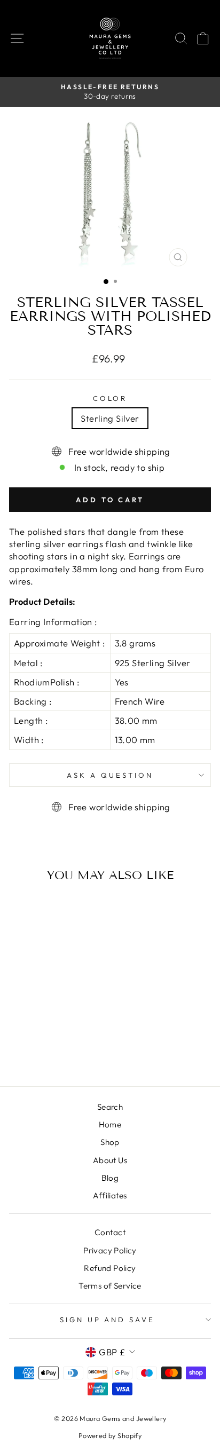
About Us (110, 1160)
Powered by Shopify (110, 1435)
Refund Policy (110, 1268)
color (110, 398)
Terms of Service (110, 1286)
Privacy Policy (110, 1250)
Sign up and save (107, 1319)
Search (110, 1107)
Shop (110, 1142)
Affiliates (110, 1195)
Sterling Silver (110, 418)
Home (110, 1124)
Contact (110, 1232)
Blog (110, 1178)
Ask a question (110, 775)
